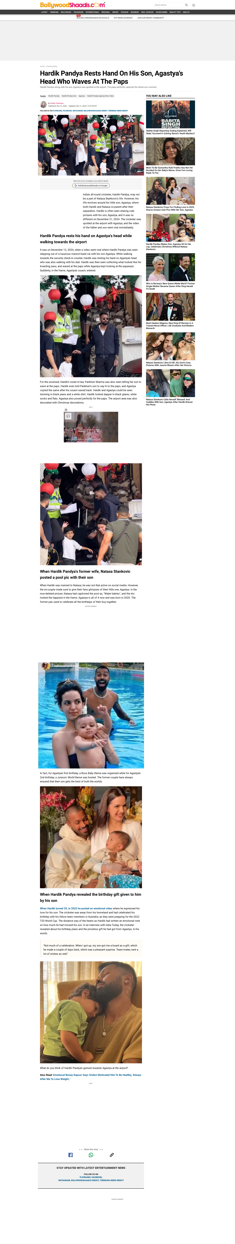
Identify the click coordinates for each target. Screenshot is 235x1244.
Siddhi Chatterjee (57, 103)
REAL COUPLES (147, 12)
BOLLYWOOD (66, 12)
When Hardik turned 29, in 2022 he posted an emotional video (76, 908)
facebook (97, 1177)
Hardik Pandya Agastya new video (100, 96)
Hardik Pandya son (69, 96)
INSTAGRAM (78, 111)
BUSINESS (135, 12)
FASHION (124, 12)
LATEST (44, 12)
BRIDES (115, 12)
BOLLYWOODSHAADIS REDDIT (95, 111)
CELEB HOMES (161, 12)
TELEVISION (78, 12)
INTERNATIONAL (92, 12)
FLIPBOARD (57, 111)
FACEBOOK (67, 111)
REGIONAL (106, 12)
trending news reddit (112, 1180)
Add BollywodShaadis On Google (92, 18)
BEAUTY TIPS (175, 12)
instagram (64, 1180)
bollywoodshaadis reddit (85, 1180)
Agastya (82, 96)
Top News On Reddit (123, 18)
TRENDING (54, 12)
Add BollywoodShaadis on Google (92, 185)
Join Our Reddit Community (150, 18)
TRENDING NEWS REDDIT (118, 111)
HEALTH (186, 12)
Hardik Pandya (53, 96)
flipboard (85, 1177)
